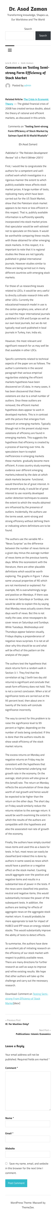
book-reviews (27, 63)
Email (9, 1133)
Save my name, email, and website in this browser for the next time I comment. (26, 1168)
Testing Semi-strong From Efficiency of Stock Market (26, 998)
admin (27, 85)
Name (9, 1118)
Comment (11, 1068)
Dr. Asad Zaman (28, 8)
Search (28, 29)
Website (10, 1148)
